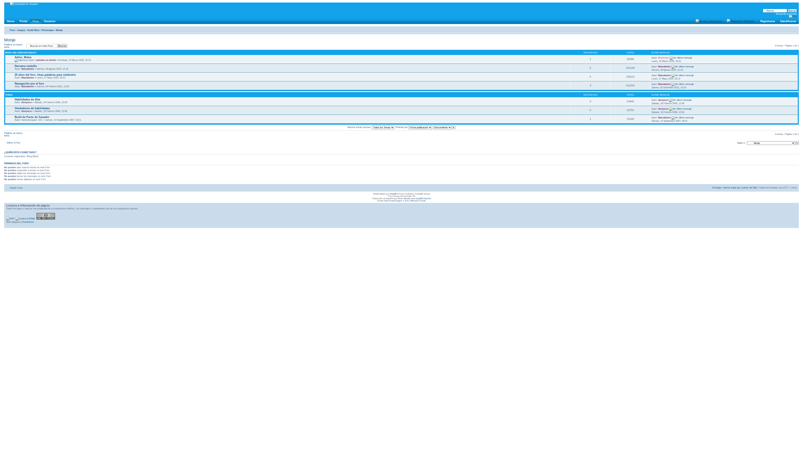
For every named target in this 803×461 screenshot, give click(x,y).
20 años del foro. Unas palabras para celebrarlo (45, 74)
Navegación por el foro (29, 83)
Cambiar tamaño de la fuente (794, 29)
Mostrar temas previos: (360, 127)
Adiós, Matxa (23, 57)
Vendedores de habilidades (32, 108)
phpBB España (423, 198)
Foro (36, 21)
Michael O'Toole (418, 201)
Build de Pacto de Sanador (32, 117)
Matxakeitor (27, 69)
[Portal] (7, 5)
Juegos (21, 30)
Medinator (663, 57)
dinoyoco (26, 102)
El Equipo (717, 187)
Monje (59, 30)
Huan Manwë (404, 198)
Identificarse (788, 21)
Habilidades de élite (27, 99)
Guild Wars (33, 30)
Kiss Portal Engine (393, 201)
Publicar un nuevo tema (13, 45)
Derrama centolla (26, 66)
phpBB (393, 194)
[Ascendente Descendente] (444, 127)
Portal (23, 21)
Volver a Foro (13, 142)
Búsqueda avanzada (786, 14)
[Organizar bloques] (740, 21)
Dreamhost (28, 222)
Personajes (48, 30)
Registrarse (767, 21)
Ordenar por (401, 127)
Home (10, 21)
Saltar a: (741, 143)
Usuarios (49, 21)
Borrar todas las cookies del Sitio (740, 187)
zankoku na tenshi (46, 60)
